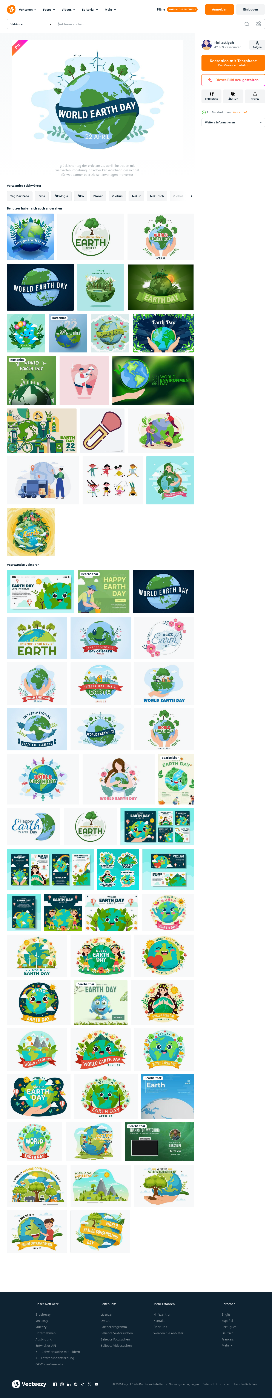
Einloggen (250, 9)
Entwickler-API (45, 1345)
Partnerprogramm (114, 1327)
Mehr (108, 10)
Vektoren (26, 10)
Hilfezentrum (163, 1314)
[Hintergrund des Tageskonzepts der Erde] (42, 430)
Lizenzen (107, 1314)
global (178, 196)
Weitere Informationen (220, 122)
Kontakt (159, 1321)
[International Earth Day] (101, 1002)
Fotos (47, 10)
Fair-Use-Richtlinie (245, 1384)
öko (81, 196)
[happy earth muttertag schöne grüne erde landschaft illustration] (100, 287)
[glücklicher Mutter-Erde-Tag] (170, 480)
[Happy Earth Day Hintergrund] (30, 237)
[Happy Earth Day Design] (26, 333)
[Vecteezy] (11, 9)
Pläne (161, 9)
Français (228, 1339)
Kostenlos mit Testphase (233, 62)
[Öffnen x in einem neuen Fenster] (89, 1384)
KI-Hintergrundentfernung (54, 1358)
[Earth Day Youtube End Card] (159, 1141)
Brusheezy (43, 1314)
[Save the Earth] (167, 1096)
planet (98, 196)
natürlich (157, 196)
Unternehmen (45, 1333)
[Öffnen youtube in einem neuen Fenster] (96, 1384)
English (227, 1314)
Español (227, 1321)
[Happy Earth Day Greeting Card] (176, 779)
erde (41, 196)
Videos (67, 10)
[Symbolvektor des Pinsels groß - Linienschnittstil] (102, 430)
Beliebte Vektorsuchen (117, 1333)
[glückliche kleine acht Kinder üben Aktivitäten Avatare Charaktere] (113, 480)
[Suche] (246, 24)
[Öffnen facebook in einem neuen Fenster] (55, 1384)
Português (229, 1327)
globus (117, 196)
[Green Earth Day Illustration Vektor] (161, 287)
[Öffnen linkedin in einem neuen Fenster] (69, 1384)
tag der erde (19, 196)
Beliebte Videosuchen (116, 1345)
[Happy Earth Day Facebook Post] (103, 591)
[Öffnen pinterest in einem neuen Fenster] (75, 1384)
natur (136, 196)
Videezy (40, 1327)
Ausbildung (43, 1339)
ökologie (61, 196)
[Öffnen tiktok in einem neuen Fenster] (82, 1384)
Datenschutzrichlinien (216, 1384)
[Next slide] (188, 196)
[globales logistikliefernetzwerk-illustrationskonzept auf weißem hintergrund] (43, 480)
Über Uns (160, 1327)
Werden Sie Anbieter (168, 1333)
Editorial (88, 10)
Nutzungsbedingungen (184, 1384)
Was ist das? (240, 112)
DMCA (105, 1321)
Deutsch (228, 1333)
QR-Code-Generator (49, 1364)
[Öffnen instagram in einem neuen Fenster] (62, 1384)
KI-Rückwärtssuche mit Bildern (57, 1352)
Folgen (257, 47)
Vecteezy (41, 1321)
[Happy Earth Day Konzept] (110, 333)
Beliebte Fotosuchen (115, 1339)
